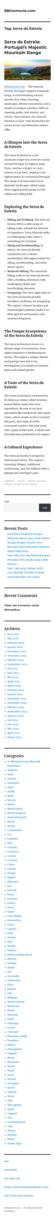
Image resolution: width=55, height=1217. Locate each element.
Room (11, 1066)
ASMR (11, 791)
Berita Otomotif (16, 817)
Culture (11, 868)
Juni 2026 (13, 634)
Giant (10, 924)
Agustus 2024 (15, 715)
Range (17, 484)
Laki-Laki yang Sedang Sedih (25, 568)
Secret (11, 1087)
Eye (9, 885)
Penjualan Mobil (17, 1036)
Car (9, 834)
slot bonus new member (18, 1195)
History (11, 958)
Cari (6, 501)
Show (10, 1096)
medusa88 (10, 1169)
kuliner (11, 988)
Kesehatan (13, 980)
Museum (12, 1014)
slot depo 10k (12, 1178)
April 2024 (13, 732)
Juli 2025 (12, 668)
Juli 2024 (12, 720)
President (13, 1040)
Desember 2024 (16, 698)
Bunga (11, 825)
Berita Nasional (16, 812)
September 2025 (17, 664)
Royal (10, 1070)
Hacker (11, 937)
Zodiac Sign (14, 1143)
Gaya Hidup (14, 915)
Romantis (13, 1061)
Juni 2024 (13, 724)
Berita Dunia (14, 808)
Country (21, 481)
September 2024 (17, 711)
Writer (11, 1139)
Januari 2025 (15, 694)
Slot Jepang (14, 1104)
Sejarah (11, 1091)
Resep (11, 1057)
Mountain (42, 481)
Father (11, 903)
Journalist (13, 976)
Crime (11, 864)
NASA (10, 1018)
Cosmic (11, 855)
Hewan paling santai (19, 954)
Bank (10, 795)
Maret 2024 (14, 737)
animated (13, 782)
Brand (11, 821)
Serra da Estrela (29, 484)
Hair (10, 941)
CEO (9, 842)
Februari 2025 (15, 690)
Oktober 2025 (15, 659)
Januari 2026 (15, 647)
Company (13, 851)
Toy (9, 1117)
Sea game (13, 1083)
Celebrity (12, 838)
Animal (11, 778)
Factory (11, 890)
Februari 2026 (15, 642)
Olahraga (12, 1023)
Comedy (12, 847)
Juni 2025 (13, 672)
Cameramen (14, 830)
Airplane (12, 770)
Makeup (12, 997)
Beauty (11, 800)
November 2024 (17, 702)
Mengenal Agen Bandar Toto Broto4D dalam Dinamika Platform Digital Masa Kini (28, 547)
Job (9, 971)
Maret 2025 (14, 685)
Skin (10, 1100)
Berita (11, 804)
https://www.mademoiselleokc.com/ (26, 1186)
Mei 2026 (13, 638)
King (10, 984)
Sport (10, 1109)
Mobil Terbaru (16, 1001)
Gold (10, 933)
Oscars (11, 1027)
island (11, 967)
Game (10, 911)
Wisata (11, 1130)
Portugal (8, 484)
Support (12, 1113)
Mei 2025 (13, 677)
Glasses (11, 928)
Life (9, 993)
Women (12, 1134)
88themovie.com (20, 11)
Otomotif (12, 1031)
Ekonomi (12, 881)
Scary (10, 1074)
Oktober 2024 (15, 707)
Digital (11, 877)
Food (10, 907)
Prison (11, 1044)
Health (11, 946)
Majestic (32, 481)
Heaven (11, 950)
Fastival (12, 898)
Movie (11, 1010)
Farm (10, 894)
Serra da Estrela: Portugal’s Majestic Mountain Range (25, 47)
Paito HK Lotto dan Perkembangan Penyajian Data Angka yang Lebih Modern (28, 560)
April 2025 (13, 681)
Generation (14, 920)
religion (12, 1053)
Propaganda (14, 1049)
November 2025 (17, 655)
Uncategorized (16, 1121)
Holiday (12, 963)
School (11, 1079)
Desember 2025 (16, 651)
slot (6, 1161)
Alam (10, 774)
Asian (10, 787)
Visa (9, 1126)
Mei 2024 (13, 728)
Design (11, 873)
